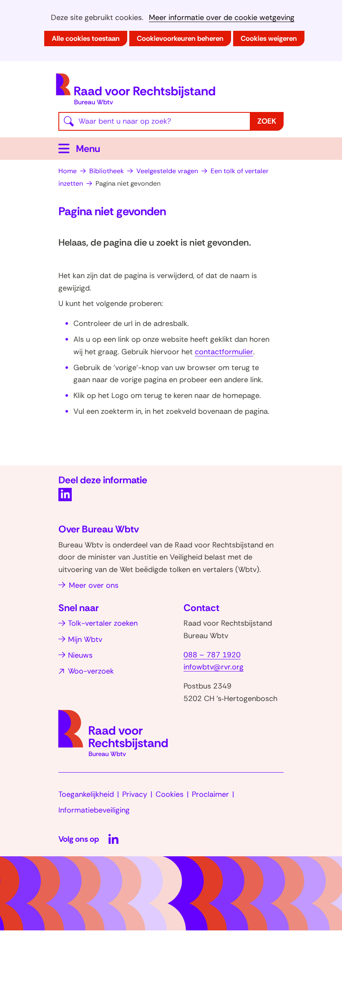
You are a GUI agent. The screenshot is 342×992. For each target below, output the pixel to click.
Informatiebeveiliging (94, 810)
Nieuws (80, 655)
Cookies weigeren (269, 38)
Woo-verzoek (91, 671)
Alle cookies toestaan (86, 38)
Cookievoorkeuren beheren (180, 38)
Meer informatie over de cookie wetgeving (221, 18)
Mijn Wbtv (85, 639)
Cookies (170, 794)
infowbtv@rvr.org (214, 667)
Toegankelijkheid (86, 794)
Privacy (134, 794)
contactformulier (224, 352)
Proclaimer (210, 794)
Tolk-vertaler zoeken (103, 623)
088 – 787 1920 (212, 655)
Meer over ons (93, 585)
